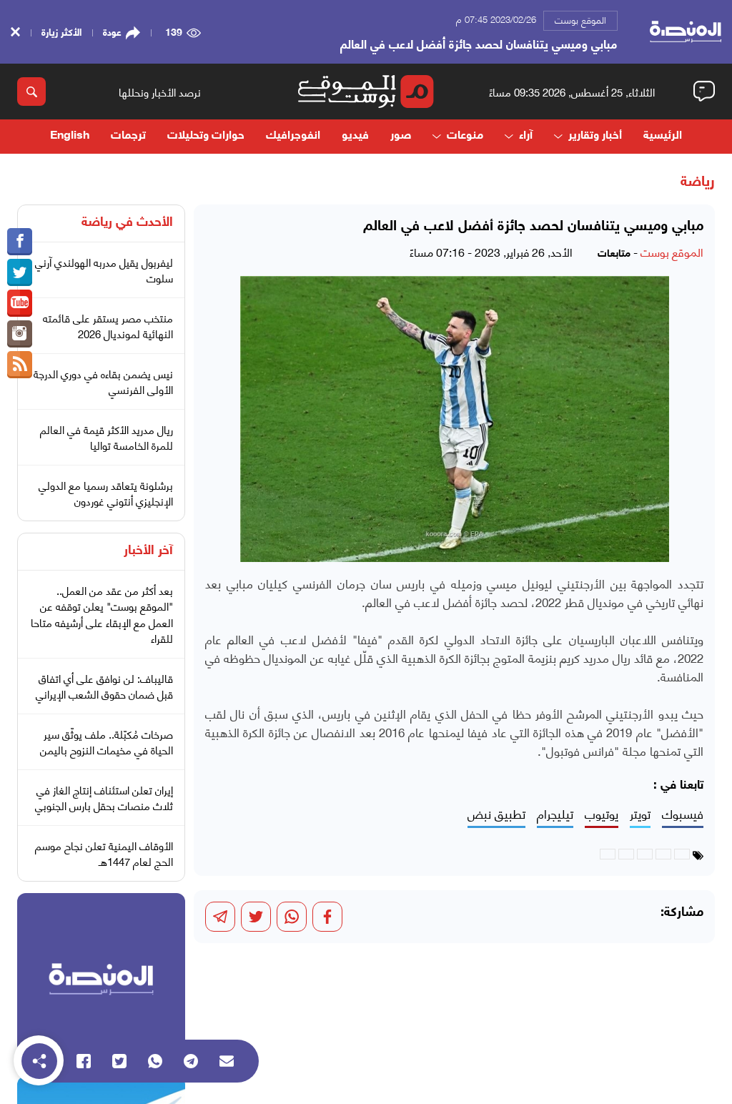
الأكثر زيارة (61, 31)
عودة (112, 31)
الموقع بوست (580, 19)
